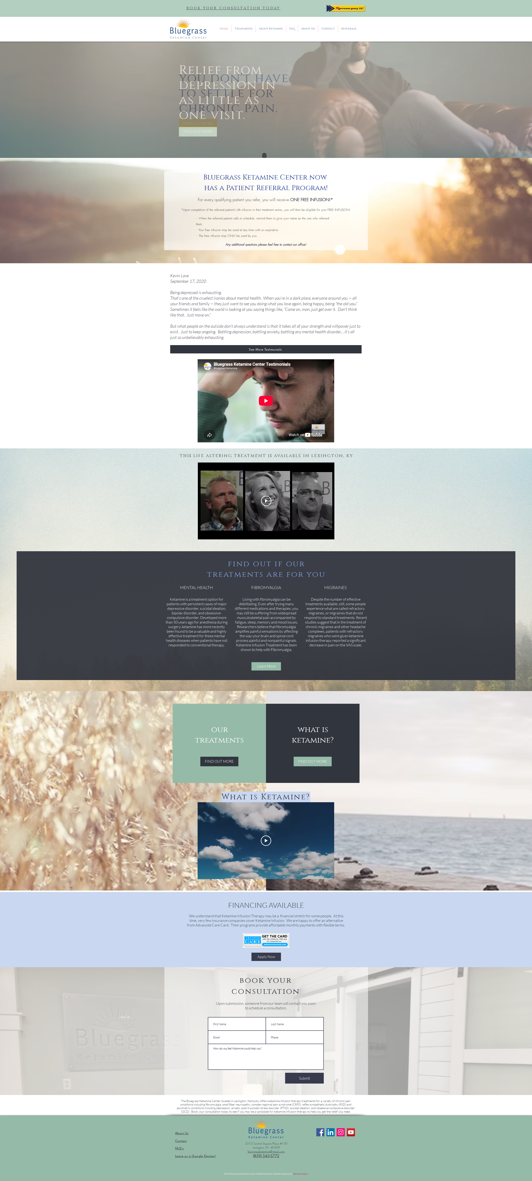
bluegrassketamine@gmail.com (266, 1151)
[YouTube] (351, 1132)
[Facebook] (320, 1132)
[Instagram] (341, 1132)
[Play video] (266, 501)
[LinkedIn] (330, 1132)
